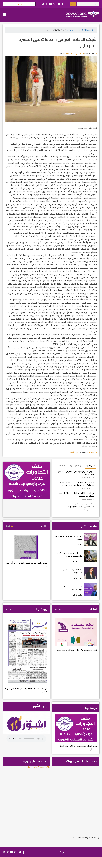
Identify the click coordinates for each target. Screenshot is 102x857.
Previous (60, 609)
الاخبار (80, 30)
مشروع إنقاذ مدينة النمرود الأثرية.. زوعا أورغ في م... (26, 564)
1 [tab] (12, 526)
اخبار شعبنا (71, 30)
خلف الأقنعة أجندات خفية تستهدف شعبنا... (68, 537)
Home (88, 30)
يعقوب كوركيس (77, 594)
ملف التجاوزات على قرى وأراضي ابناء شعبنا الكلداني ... (78, 747)
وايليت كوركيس (77, 578)
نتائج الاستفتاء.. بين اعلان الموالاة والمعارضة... (77, 650)
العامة (62, 465)
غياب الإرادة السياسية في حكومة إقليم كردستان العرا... (69, 554)
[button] (19, 4)
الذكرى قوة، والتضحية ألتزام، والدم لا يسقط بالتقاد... (69, 588)
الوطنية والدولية (76, 465)
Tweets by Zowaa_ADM (39, 767)
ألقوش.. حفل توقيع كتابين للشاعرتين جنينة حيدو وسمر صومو (76, 473)
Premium (93, 452)
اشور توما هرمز (77, 561)
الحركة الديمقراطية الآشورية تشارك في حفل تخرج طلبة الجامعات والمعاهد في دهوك (77, 483)
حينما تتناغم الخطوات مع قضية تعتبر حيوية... (70, 571)
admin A (66, 53)
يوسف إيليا (79, 544)
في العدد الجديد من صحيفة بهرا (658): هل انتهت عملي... (26, 689)
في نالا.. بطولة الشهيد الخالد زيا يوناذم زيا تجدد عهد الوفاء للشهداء (76, 494)
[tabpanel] (26, 553)
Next (56, 609)
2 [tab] (9, 526)
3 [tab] (6, 526)
